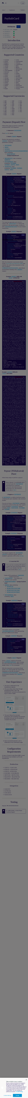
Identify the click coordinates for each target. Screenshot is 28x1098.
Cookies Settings (7, 1095)
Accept (17, 1095)
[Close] (26, 1079)
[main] (14, 1088)
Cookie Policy (19, 1091)
